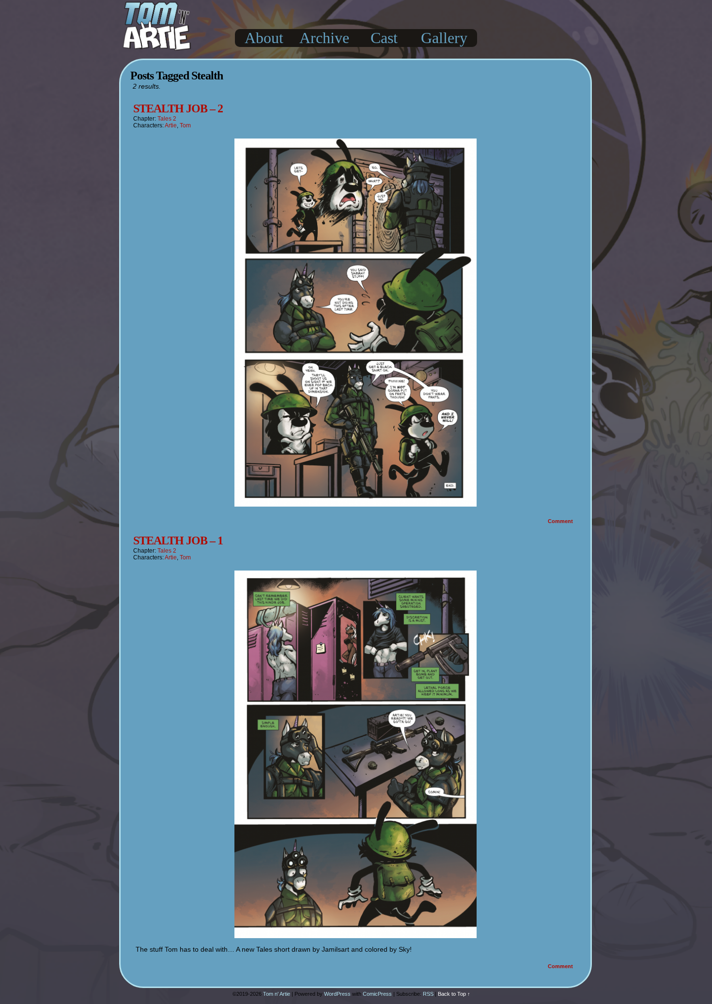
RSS (428, 994)
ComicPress (377, 994)
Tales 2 (166, 118)
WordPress (337, 994)
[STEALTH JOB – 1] (355, 936)
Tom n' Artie (276, 994)
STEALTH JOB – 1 (178, 540)
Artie (171, 125)
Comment (561, 521)
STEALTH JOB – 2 (178, 108)
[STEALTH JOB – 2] (355, 504)
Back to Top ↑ (454, 994)
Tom (185, 125)
